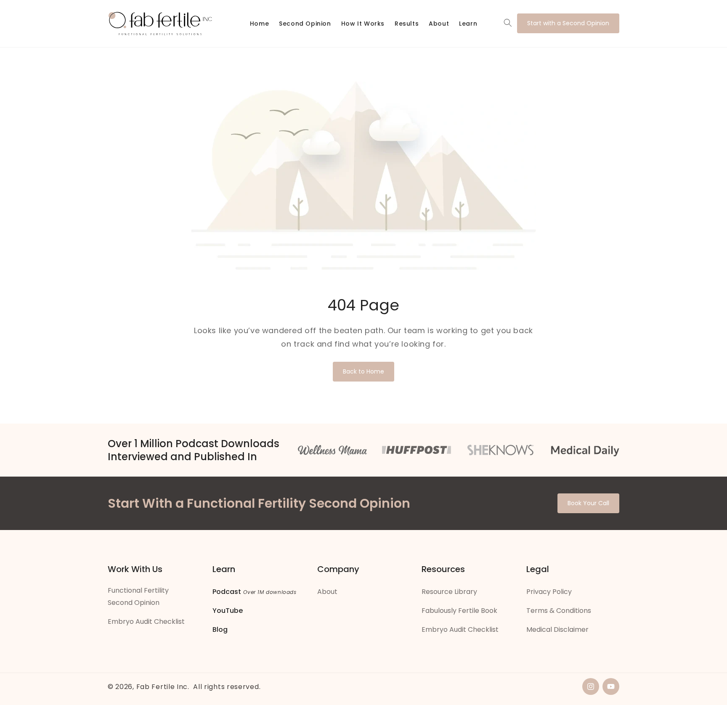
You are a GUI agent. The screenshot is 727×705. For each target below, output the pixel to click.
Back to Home (363, 371)
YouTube (227, 610)
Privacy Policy (549, 591)
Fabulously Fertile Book (459, 610)
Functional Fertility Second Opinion (138, 596)
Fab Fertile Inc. (162, 687)
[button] (508, 22)
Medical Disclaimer (557, 629)
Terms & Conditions (558, 610)
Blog (220, 629)
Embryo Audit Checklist (146, 621)
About (327, 591)
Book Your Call (588, 503)
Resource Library (449, 591)
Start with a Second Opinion (568, 23)
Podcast (226, 591)
